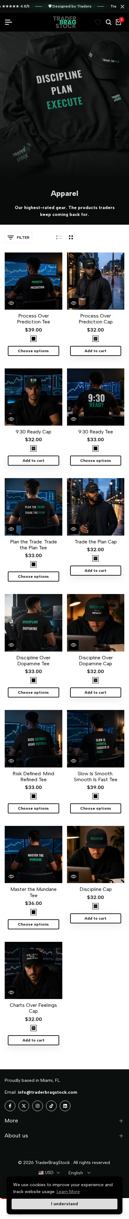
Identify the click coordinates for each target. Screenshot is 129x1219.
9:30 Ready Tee (95, 432)
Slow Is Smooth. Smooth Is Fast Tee (95, 776)
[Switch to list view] (59, 237)
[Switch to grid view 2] (71, 237)
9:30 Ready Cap (33, 432)
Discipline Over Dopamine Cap (96, 661)
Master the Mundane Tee (33, 892)
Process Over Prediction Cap (96, 319)
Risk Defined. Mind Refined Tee (33, 776)
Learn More (68, 1191)
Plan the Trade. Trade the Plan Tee (33, 545)
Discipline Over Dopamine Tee (33, 661)
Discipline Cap (96, 889)
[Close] (121, 6)
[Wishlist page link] (98, 22)
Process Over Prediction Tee (33, 319)
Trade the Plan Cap (96, 542)
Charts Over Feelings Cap (33, 1008)
